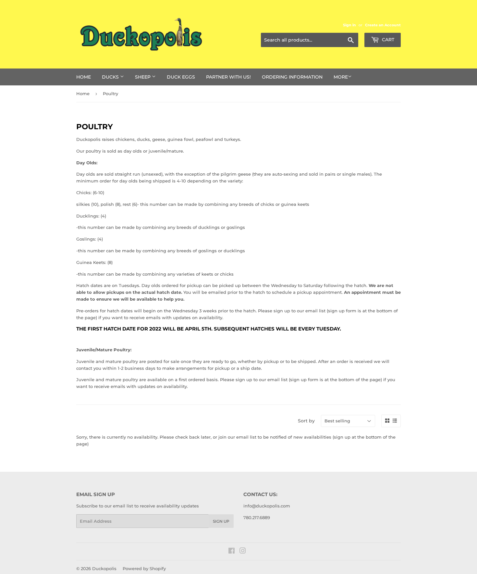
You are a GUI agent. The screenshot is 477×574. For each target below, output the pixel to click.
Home (83, 77)
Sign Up (221, 521)
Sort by (306, 421)
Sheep (143, 77)
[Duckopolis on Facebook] (231, 551)
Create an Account (383, 25)
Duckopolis (104, 568)
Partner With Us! (228, 77)
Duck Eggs (181, 77)
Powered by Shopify (144, 568)
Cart (387, 40)
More (341, 77)
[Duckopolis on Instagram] (242, 551)
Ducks (111, 77)
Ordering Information (292, 77)
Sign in (349, 25)
